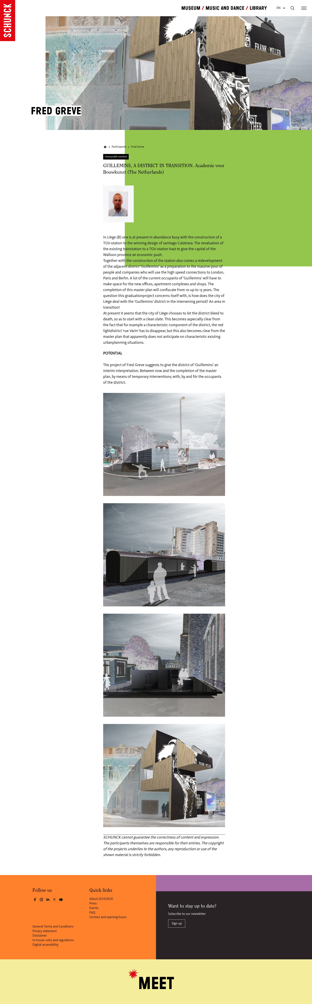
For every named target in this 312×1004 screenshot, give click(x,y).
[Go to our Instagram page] (41, 899)
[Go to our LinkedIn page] (48, 899)
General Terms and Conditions (52, 926)
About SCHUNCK (101, 899)
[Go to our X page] (54, 899)
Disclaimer (39, 935)
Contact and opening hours (107, 917)
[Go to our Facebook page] (34, 899)
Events (93, 908)
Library (258, 8)
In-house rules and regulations (53, 940)
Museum (190, 8)
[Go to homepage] (7, 20)
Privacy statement (44, 931)
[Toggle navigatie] (304, 8)
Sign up (177, 923)
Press (93, 903)
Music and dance (225, 8)
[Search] (292, 8)
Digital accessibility (45, 944)
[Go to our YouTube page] (60, 899)
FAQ (92, 912)
